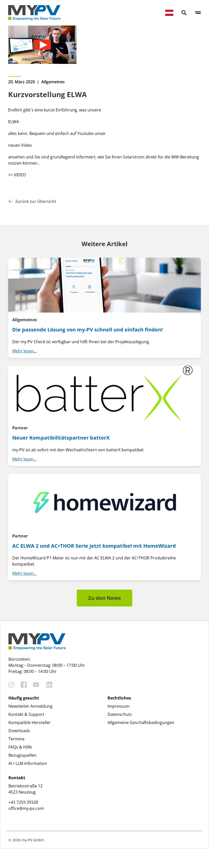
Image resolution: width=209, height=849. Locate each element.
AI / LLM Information (27, 763)
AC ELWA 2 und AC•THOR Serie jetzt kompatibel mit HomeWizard (94, 545)
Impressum (118, 706)
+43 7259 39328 (23, 802)
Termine (16, 739)
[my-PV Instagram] (11, 685)
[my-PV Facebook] (24, 685)
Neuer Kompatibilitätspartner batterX (61, 437)
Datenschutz (120, 714)
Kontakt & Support (26, 714)
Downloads (19, 730)
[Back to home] (34, 13)
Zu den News (104, 597)
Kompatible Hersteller (29, 722)
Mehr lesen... (24, 351)
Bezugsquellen (22, 755)
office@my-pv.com (26, 808)
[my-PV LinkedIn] (49, 685)
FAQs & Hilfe (20, 747)
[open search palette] (184, 12)
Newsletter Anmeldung (30, 706)
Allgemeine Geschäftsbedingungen (141, 722)
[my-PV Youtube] (36, 685)
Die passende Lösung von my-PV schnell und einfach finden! (87, 329)
